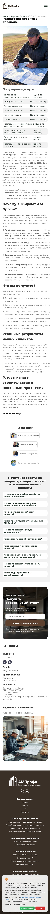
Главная (6, 16)
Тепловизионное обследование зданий (25, 822)
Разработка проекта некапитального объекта (25, 825)
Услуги (25, 806)
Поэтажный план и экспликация (25, 855)
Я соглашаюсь (27, 908)
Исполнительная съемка (25, 845)
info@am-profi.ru (11, 671)
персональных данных (24, 631)
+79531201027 (9, 657)
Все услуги (24, 16)
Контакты (25, 812)
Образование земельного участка (25, 874)
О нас (25, 809)
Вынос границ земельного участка (25, 861)
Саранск (14, 16)
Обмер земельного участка (25, 864)
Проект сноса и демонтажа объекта (25, 828)
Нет (40, 908)
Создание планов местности (25, 842)
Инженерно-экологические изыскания (25, 832)
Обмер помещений (25, 858)
